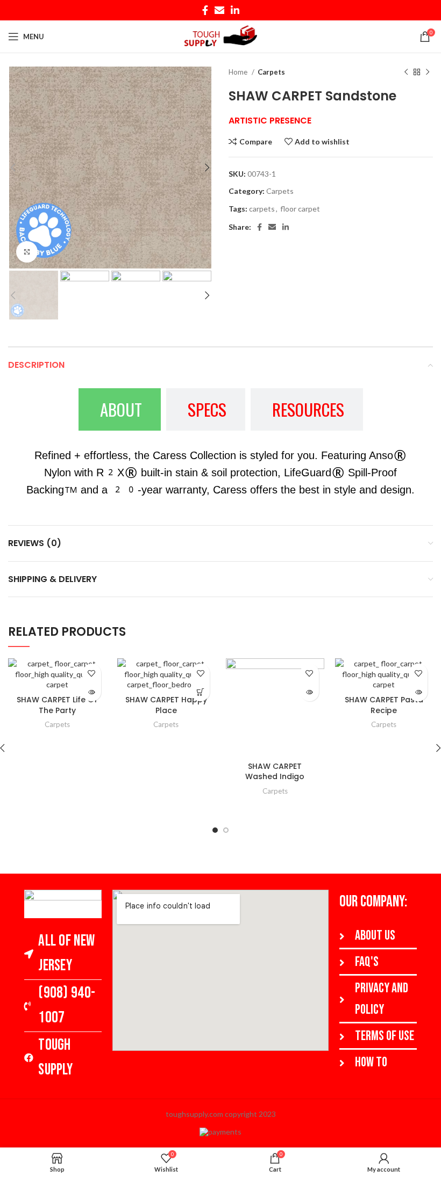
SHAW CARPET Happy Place (166, 705)
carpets (262, 208)
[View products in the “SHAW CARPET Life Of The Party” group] (91, 691)
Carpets (271, 72)
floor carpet (300, 208)
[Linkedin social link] (235, 10)
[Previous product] (406, 72)
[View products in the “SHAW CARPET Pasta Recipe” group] (418, 691)
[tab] (120, 409)
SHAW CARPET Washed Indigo (274, 771)
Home (239, 72)
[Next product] (427, 72)
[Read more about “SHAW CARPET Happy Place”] (200, 691)
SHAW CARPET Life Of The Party (57, 705)
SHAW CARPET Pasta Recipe (384, 705)
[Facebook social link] (205, 10)
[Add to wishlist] (91, 673)
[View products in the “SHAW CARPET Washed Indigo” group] (309, 691)
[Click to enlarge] (27, 252)
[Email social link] (219, 10)
